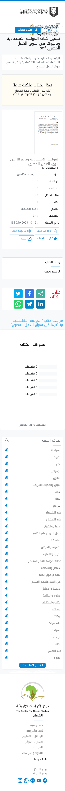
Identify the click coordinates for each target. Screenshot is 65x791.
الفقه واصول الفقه (49, 575)
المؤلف (55, 174)
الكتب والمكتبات (51, 602)
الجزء (56, 202)
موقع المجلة (40, 773)
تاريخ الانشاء (52, 223)
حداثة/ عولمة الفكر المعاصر (44, 561)
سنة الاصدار (52, 195)
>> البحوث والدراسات (36, 58)
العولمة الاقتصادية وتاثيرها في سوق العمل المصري (34, 161)
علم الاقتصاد (53, 513)
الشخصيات (55, 623)
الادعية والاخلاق (51, 589)
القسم (55, 209)
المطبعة (54, 188)
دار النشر (54, 181)
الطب (58, 644)
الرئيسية (55, 58)
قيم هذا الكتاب (32, 344)
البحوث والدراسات (32, 753)
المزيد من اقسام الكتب (32, 665)
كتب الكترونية (34, 730)
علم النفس (54, 651)
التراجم (57, 506)
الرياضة (57, 637)
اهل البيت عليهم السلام (46, 582)
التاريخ (57, 457)
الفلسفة (56, 540)
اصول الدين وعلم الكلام (47, 533)
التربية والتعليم (52, 554)
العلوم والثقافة (52, 596)
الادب (58, 492)
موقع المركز (41, 769)
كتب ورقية (36, 725)
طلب (24, 238)
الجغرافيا (56, 471)
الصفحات (54, 216)
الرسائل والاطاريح (32, 736)
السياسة (56, 450)
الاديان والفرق (52, 526)
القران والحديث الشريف (47, 485)
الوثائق (57, 616)
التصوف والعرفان (51, 547)
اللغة (58, 499)
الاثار (58, 464)
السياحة (56, 630)
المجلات (56, 609)
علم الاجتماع (53, 519)
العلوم (57, 658)
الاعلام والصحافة (51, 568)
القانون (57, 478)
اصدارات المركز (34, 741)
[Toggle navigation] (58, 23)
